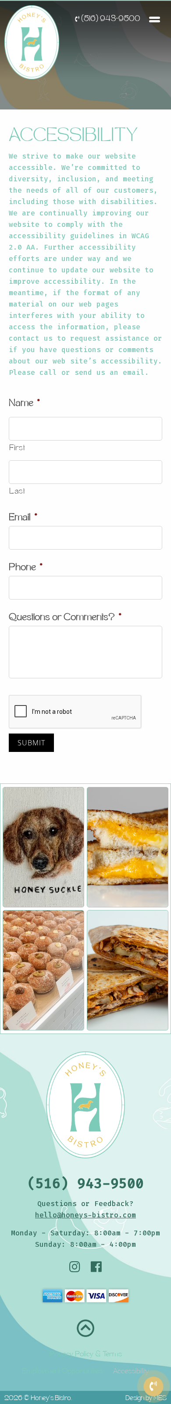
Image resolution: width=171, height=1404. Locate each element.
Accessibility (131, 1372)
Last (17, 492)
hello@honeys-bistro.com (85, 1215)
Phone (26, 568)
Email (23, 518)
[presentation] (75, 712)
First (17, 448)
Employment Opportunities (62, 1372)
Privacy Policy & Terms (86, 1354)
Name (24, 404)
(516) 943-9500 (109, 19)
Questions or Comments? (65, 618)
